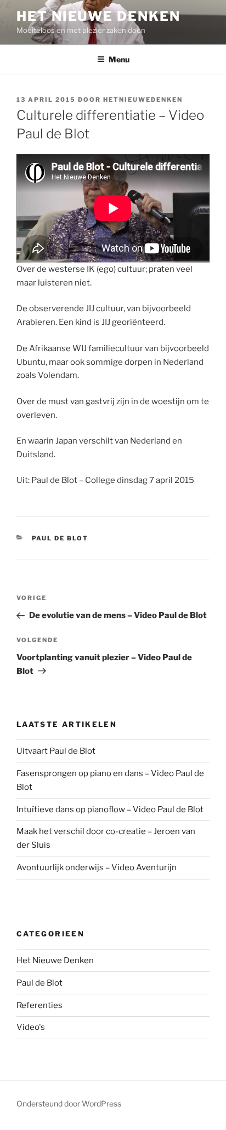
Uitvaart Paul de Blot (55, 751)
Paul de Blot (60, 538)
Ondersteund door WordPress (68, 1103)
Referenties (39, 1005)
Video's (30, 1027)
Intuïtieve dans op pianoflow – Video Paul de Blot (110, 809)
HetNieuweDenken (143, 99)
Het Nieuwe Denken (98, 16)
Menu (119, 59)
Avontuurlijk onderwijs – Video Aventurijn (96, 867)
